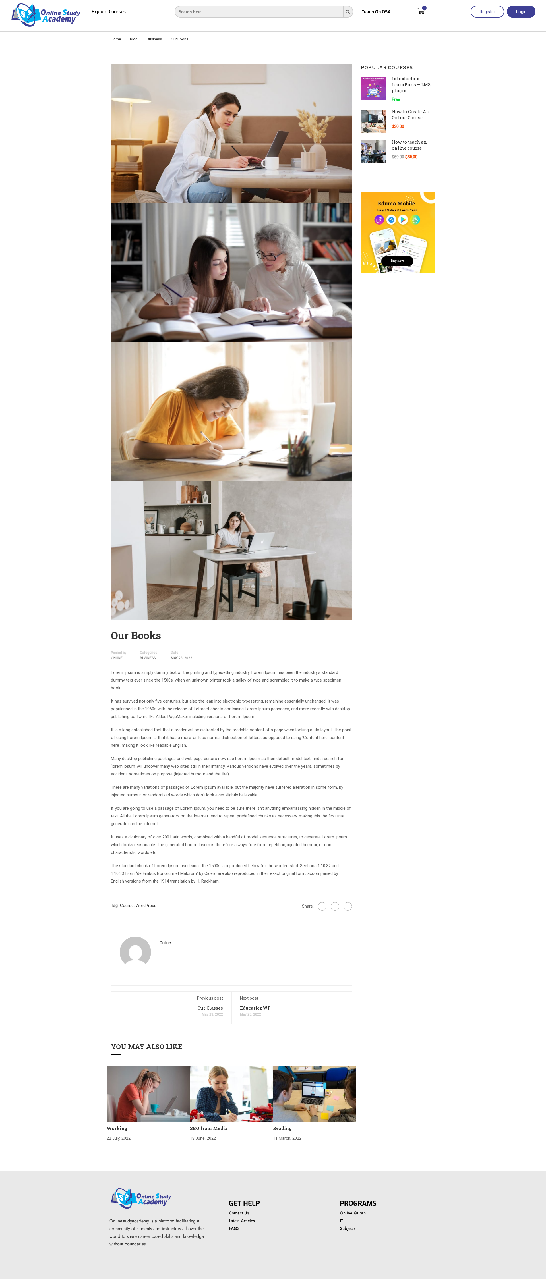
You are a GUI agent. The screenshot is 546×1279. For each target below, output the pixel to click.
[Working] (148, 1093)
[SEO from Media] (231, 1093)
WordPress (146, 905)
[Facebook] (322, 906)
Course (127, 905)
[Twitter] (335, 906)
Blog (134, 39)
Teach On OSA (376, 12)
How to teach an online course (409, 145)
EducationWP (255, 1008)
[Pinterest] (348, 906)
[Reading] (314, 1093)
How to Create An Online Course (410, 114)
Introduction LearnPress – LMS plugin (411, 84)
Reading (282, 1128)
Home (116, 39)
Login (521, 11)
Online (117, 658)
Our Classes (210, 1008)
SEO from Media (209, 1128)
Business (154, 39)
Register (487, 11)
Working (117, 1128)
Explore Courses (109, 11)
